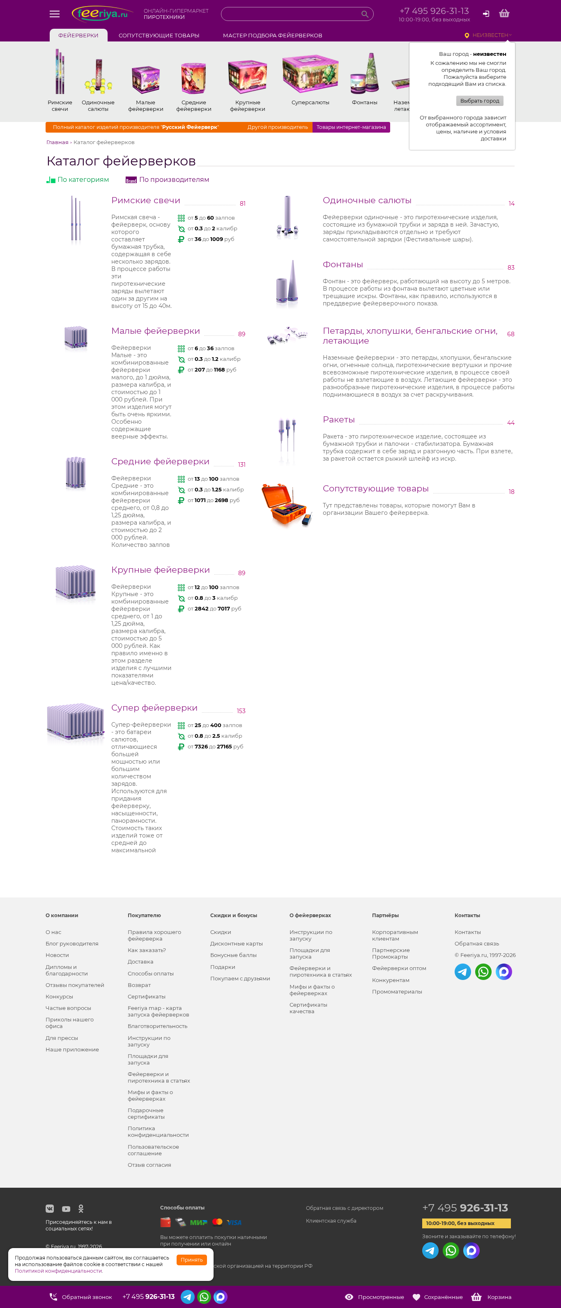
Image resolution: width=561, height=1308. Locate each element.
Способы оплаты (151, 973)
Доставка (141, 961)
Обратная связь (477, 943)
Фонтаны (343, 264)
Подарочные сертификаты (146, 1113)
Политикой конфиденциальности (58, 1271)
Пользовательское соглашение (153, 1150)
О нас (53, 932)
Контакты (468, 932)
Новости (57, 955)
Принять (192, 1260)
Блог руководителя (72, 943)
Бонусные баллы (233, 955)
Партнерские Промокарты (391, 953)
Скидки (220, 932)
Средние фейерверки (160, 461)
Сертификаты (147, 996)
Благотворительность (157, 1026)
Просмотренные (381, 1297)
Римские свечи (145, 200)
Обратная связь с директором (344, 1208)
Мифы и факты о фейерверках (150, 1095)
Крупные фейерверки (160, 570)
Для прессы (62, 1038)
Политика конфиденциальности (158, 1131)
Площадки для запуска (148, 1059)
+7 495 (465, 1207)
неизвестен (490, 35)
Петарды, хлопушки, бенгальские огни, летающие (410, 336)
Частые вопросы (68, 1008)
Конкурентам (390, 980)
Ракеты (339, 420)
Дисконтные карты (236, 943)
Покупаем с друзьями (240, 978)
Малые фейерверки (155, 331)
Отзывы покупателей (75, 985)
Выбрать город (479, 101)
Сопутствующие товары (376, 488)
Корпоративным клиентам (395, 935)
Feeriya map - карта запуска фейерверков (158, 1011)
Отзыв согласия (149, 1164)
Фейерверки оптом (399, 968)
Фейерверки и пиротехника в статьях (159, 1077)
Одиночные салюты (367, 200)
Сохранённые (443, 1297)
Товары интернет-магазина (351, 127)
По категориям (83, 180)
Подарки (222, 967)
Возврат (139, 985)
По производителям (174, 180)
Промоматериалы (397, 991)
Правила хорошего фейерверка (154, 935)
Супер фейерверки (154, 708)
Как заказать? (147, 950)
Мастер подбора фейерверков (272, 35)
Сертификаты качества (308, 1007)
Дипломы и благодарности (67, 970)
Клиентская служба (331, 1221)
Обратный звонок (87, 1297)
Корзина (499, 1297)
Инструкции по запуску (149, 1041)
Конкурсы (59, 996)
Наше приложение (72, 1049)
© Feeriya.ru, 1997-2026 (485, 955)
